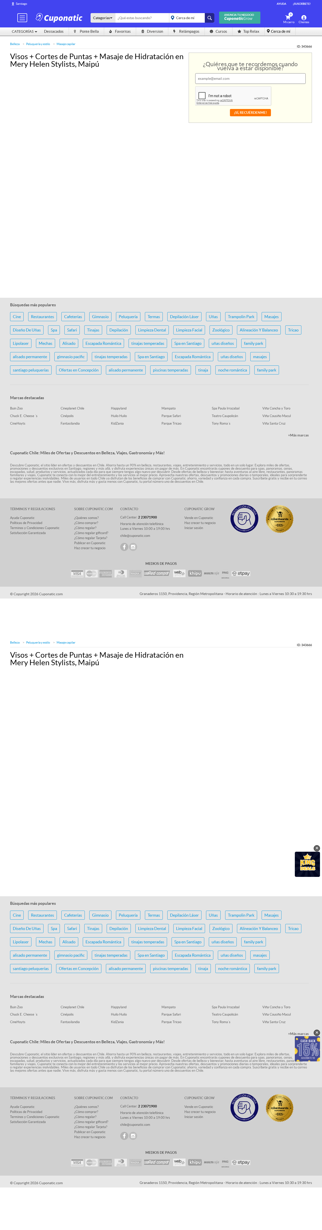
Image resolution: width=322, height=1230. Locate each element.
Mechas (45, 343)
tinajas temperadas (147, 343)
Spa (54, 330)
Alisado (68, 343)
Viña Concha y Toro (276, 408)
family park (253, 343)
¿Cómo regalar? (85, 528)
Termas (154, 316)
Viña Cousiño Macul (276, 416)
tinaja (203, 370)
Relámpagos (189, 31)
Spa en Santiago (188, 343)
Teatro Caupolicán (225, 416)
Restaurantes (42, 316)
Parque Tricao (171, 423)
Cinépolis (67, 416)
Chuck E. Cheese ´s (23, 416)
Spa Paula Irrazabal (225, 408)
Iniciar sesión (193, 528)
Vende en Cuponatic (198, 518)
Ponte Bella (89, 31)
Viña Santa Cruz (274, 423)
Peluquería (128, 316)
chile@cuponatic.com (135, 536)
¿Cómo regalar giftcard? (91, 533)
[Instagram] (133, 547)
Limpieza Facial (189, 330)
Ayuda (281, 3)
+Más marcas (298, 435)
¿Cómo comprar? (86, 523)
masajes (260, 356)
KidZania (117, 423)
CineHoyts (17, 423)
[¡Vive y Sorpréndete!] (60, 17)
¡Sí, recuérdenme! (250, 112)
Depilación (118, 330)
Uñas (213, 316)
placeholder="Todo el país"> (191, 18)
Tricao (293, 330)
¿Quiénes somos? (86, 518)
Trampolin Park (241, 316)
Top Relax (251, 31)
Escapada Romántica (103, 343)
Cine (17, 316)
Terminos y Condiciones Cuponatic (34, 528)
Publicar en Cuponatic (89, 543)
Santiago (21, 3)
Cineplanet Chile (72, 408)
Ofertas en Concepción (79, 370)
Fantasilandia (70, 423)
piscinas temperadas (170, 370)
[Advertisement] (161, 262)
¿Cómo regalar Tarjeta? (90, 538)
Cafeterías (73, 316)
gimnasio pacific (71, 356)
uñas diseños (223, 343)
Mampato (169, 408)
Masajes (271, 316)
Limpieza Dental (152, 330)
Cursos (221, 31)
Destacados (54, 31)
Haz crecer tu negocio (89, 548)
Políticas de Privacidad (26, 523)
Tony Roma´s (221, 423)
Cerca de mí (280, 31)
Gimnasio (100, 316)
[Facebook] (124, 547)
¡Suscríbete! (302, 3)
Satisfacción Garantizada (28, 533)
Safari (72, 330)
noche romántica (232, 370)
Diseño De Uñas (27, 330)
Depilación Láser (184, 316)
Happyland (119, 408)
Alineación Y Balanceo (259, 330)
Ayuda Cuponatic (22, 518)
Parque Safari (171, 416)
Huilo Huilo (119, 416)
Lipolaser (21, 343)
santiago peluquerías (31, 370)
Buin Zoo (16, 408)
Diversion (155, 31)
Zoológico (221, 330)
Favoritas (123, 31)
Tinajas (93, 330)
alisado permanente (30, 356)
